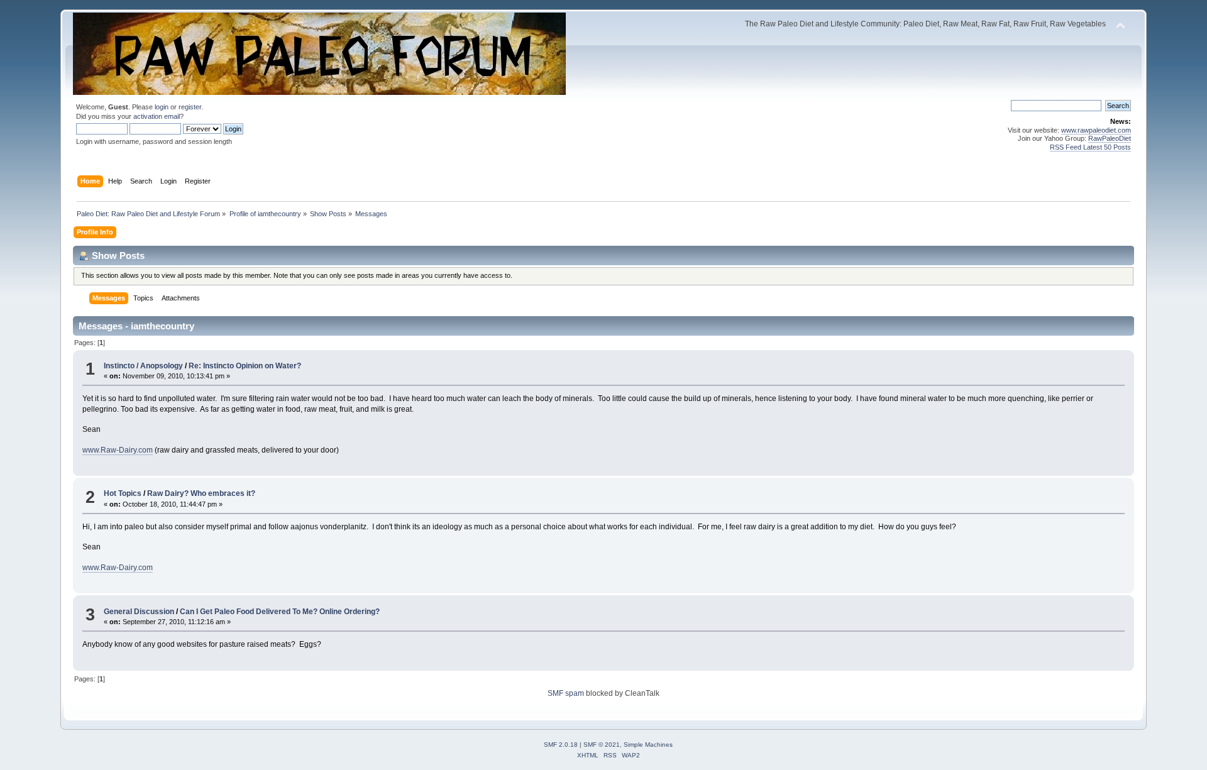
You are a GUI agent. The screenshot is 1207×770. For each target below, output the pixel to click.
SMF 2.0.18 (561, 744)
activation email (156, 116)
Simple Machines (648, 744)
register (190, 107)
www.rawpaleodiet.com (1096, 130)
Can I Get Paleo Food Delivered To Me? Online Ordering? (280, 611)
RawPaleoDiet (1109, 138)
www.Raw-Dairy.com (117, 450)
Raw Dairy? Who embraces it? (201, 493)
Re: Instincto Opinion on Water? (245, 365)
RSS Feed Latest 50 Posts (1090, 147)
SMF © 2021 (601, 744)
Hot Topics (122, 493)
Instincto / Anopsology (143, 365)
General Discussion (139, 611)
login (161, 107)
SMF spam (566, 693)
